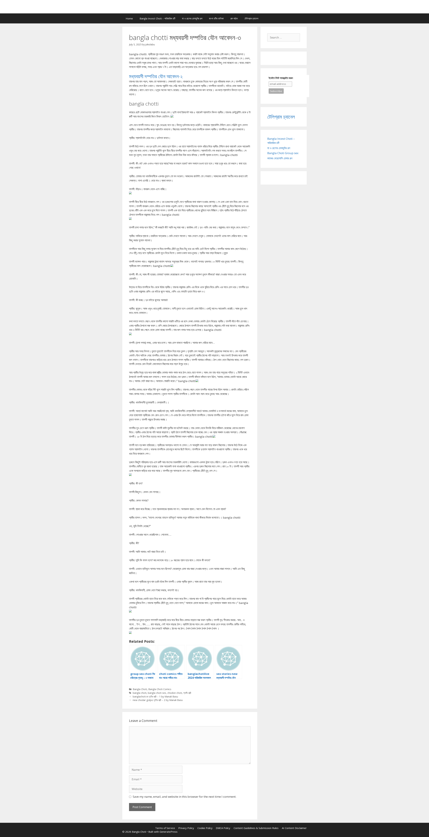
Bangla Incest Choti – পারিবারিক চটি (157, 18)
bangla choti (139, 692)
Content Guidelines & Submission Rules (256, 828)
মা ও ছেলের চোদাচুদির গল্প (192, 18)
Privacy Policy (186, 828)
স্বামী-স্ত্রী (187, 692)
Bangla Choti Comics (159, 689)
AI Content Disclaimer (294, 828)
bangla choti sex (157, 692)
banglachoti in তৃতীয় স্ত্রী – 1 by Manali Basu (155, 696)
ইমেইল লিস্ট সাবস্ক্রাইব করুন (281, 78)
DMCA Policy (223, 828)
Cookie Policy (204, 828)
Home (129, 18)
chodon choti (174, 692)
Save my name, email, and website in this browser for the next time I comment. (184, 797)
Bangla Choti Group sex (282, 153)
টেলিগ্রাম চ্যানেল (251, 18)
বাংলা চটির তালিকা (216, 18)
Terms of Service (165, 828)
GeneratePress (168, 831)
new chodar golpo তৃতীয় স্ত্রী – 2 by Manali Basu (158, 700)
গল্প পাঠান (234, 18)
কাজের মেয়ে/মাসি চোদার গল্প (279, 158)
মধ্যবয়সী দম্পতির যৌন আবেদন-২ (155, 76)
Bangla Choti (140, 689)
